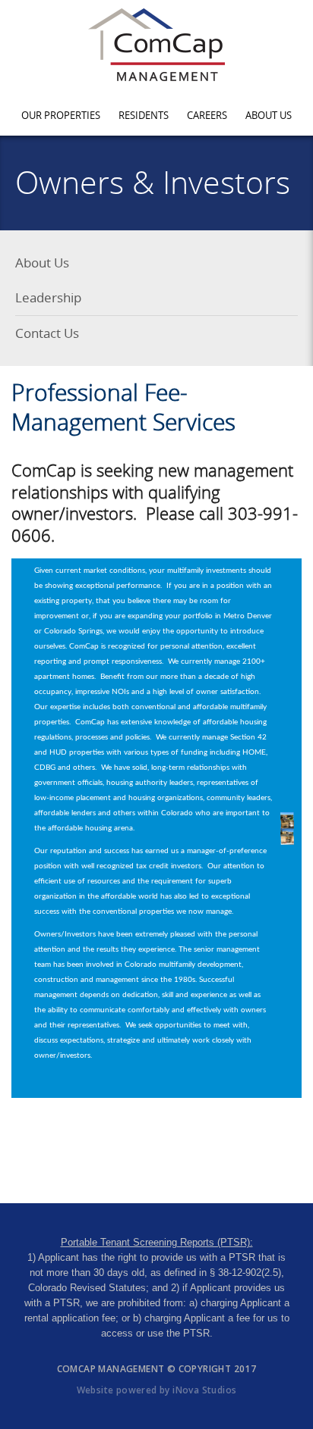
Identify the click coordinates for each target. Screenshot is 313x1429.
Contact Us (47, 333)
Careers (207, 115)
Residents (144, 115)
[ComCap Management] (156, 44)
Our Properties (60, 115)
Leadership (48, 297)
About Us (268, 115)
